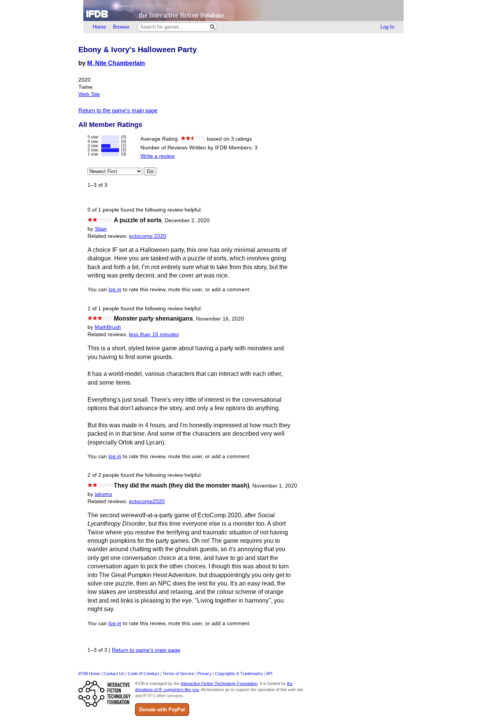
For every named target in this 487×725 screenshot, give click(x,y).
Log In (387, 27)
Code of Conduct (143, 673)
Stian (101, 229)
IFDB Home (89, 673)
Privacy (204, 673)
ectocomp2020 (147, 501)
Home (99, 27)
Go (150, 171)
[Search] (212, 27)
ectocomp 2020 (147, 236)
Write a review (157, 156)
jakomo (103, 494)
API (269, 673)
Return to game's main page (146, 650)
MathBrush (108, 327)
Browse (121, 27)
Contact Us (113, 673)
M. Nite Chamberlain (116, 63)
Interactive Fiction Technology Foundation (219, 683)
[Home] (243, 10)
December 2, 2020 (187, 220)
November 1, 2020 (274, 486)
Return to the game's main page (118, 110)
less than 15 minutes (154, 334)
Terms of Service (178, 673)
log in (114, 289)
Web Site (89, 94)
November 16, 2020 (220, 319)
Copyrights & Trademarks (239, 673)
